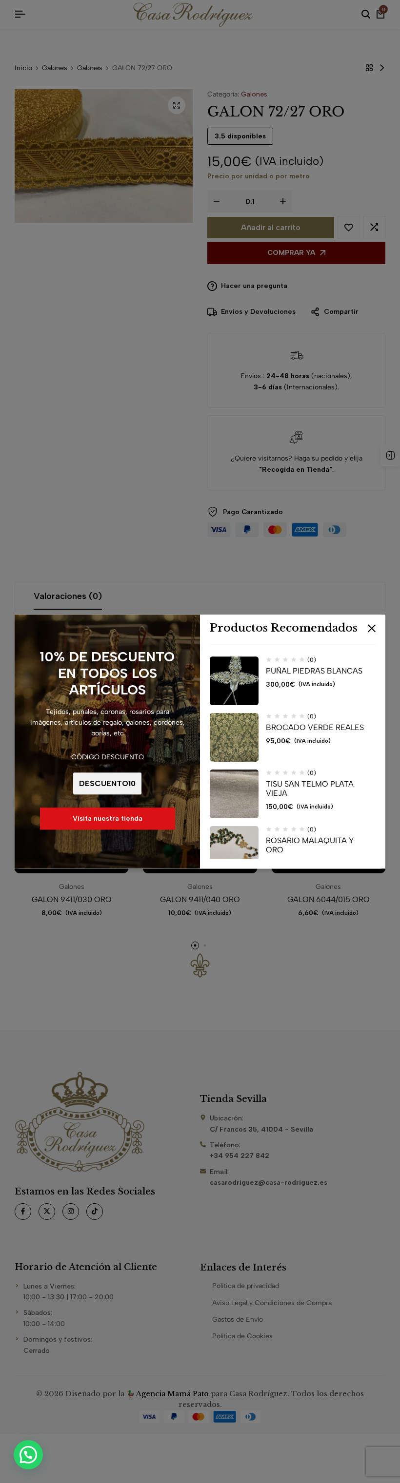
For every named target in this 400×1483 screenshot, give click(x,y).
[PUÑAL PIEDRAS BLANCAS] (234, 680)
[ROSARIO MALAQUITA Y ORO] (234, 850)
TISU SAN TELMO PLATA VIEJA (310, 788)
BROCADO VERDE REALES (315, 727)
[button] (28, 1454)
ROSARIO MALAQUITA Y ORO (310, 845)
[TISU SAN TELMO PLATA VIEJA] (234, 794)
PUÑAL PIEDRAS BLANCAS (314, 670)
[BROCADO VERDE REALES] (234, 737)
